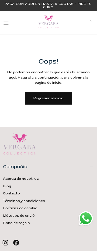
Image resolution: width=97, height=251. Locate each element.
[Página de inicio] (48, 23)
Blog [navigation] (7, 186)
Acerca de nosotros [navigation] (21, 178)
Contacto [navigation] (11, 193)
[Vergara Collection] (19, 145)
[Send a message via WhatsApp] (85, 218)
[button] (6, 23)
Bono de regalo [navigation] (16, 223)
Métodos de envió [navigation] (19, 215)
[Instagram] (5, 243)
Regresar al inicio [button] (48, 98)
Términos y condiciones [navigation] (24, 201)
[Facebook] (16, 243)
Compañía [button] (15, 166)
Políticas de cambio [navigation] (20, 208)
